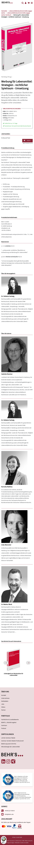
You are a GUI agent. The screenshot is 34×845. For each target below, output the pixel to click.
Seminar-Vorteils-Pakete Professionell (12, 741)
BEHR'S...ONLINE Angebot (8, 722)
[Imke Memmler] (14, 526)
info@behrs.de (5, 228)
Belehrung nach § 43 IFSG (8, 744)
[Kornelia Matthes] (14, 468)
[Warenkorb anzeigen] (29, 3)
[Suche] (23, 3)
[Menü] (32, 3)
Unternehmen (5, 698)
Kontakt (3, 695)
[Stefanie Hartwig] (14, 285)
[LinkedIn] (3, 761)
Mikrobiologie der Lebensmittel (10, 747)
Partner (3, 710)
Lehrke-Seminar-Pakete (8, 738)
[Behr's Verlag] (7, 2)
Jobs (2, 704)
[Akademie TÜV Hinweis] (17, 795)
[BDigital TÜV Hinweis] (17, 779)
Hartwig (4, 77)
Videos (3, 707)
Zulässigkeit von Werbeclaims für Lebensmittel (13, 674)
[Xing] (13, 761)
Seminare (4, 725)
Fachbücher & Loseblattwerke (10, 719)
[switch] (3, 842)
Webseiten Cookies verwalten (22, 842)
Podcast (3, 728)
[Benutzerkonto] (25, 3)
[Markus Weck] (14, 584)
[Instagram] (8, 761)
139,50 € (28, 140)
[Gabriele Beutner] (14, 354)
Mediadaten (4, 701)
